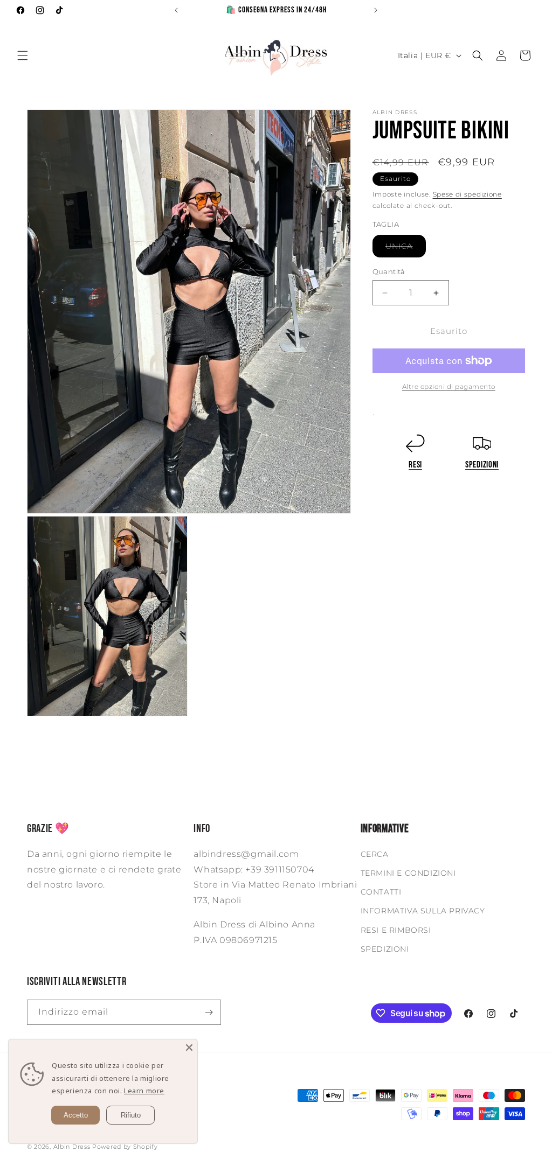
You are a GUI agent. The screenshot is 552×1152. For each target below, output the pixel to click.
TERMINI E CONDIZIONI (408, 873)
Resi (415, 464)
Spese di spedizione (467, 194)
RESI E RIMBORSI (396, 930)
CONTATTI (381, 892)
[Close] (189, 1047)
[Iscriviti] (208, 1012)
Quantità (388, 271)
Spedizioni (482, 464)
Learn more (144, 1090)
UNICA (405, 249)
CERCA (375, 854)
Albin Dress (72, 1146)
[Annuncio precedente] (176, 10)
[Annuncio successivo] (376, 10)
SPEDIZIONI (385, 949)
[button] (22, 55)
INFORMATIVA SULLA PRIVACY (423, 911)
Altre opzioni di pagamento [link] (448, 386)
